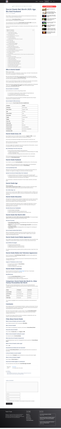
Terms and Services (29, 420)
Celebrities (46, 1)
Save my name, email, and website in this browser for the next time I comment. (21, 400)
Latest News (41, 1)
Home (37, 1)
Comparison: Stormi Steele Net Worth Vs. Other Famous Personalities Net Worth (21, 54)
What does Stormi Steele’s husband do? (14, 61)
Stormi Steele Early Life (11, 34)
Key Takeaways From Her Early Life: (14, 35)
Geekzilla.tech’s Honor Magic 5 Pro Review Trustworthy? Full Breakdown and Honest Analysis (51, 29)
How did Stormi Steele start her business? (15, 63)
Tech (51, 1)
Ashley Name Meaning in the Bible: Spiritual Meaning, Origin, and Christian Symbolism (51, 12)
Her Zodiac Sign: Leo (12, 41)
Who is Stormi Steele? (12, 58)
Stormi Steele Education (11, 42)
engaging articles (17, 416)
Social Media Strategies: (12, 48)
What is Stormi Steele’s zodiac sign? (14, 62)
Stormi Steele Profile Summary (13, 33)
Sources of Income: (11, 45)
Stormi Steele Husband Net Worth (13, 46)
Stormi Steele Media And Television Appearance (15, 49)
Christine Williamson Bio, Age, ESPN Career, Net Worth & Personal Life (51, 26)
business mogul (21, 270)
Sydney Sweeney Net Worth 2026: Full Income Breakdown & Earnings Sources (51, 19)
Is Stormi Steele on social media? (14, 64)
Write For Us (28, 417)
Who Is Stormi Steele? (10, 31)
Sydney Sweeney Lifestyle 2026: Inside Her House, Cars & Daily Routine (51, 16)
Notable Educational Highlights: (13, 43)
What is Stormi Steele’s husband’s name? (15, 60)
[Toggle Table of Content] (33, 30)
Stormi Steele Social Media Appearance (13, 47)
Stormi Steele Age (10, 40)
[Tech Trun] (7, 1)
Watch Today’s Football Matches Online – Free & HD (51, 22)
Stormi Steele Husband (11, 36)
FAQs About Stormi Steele (12, 56)
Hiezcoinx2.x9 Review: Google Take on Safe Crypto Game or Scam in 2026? (51, 32)
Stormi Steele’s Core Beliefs (13, 32)
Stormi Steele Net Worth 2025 (12, 44)
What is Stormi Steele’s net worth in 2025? (15, 57)
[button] (54, 1)
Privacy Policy (28, 418)
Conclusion (9, 55)
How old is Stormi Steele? (12, 59)
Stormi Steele (9, 372)
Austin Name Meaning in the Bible (51, 9)
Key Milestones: (11, 53)
